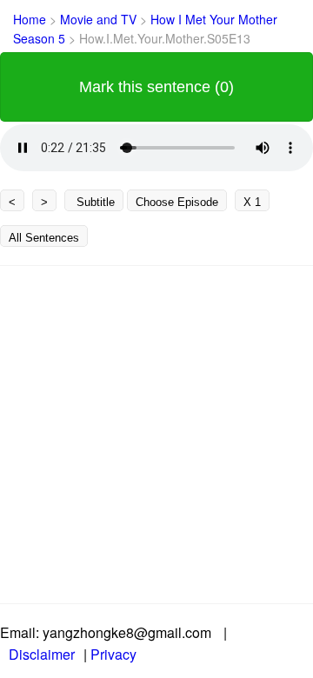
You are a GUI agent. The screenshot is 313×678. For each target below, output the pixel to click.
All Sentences (44, 237)
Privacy (113, 654)
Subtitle (94, 202)
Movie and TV (100, 19)
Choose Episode (177, 202)
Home (29, 19)
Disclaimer (42, 654)
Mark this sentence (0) (156, 87)
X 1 (252, 202)
